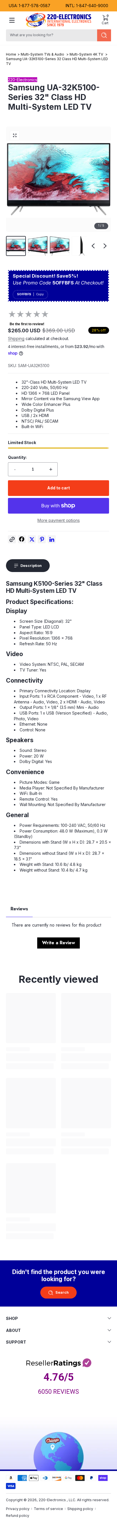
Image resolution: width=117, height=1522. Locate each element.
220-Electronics (52, 1500)
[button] (105, 20)
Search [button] (62, 1292)
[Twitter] (32, 540)
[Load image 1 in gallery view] (16, 246)
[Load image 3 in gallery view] (60, 246)
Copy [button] (40, 294)
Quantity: (17, 457)
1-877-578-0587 (34, 5)
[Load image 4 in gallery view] (81, 246)
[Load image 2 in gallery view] (38, 246)
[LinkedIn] (52, 540)
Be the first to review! (27, 324)
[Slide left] (93, 246)
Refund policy (17, 1515)
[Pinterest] (42, 540)
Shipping (16, 338)
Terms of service (48, 1509)
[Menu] (12, 20)
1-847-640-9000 (92, 5)
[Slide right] (105, 246)
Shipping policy (80, 1509)
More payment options (58, 520)
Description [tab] (31, 565)
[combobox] (50, 35)
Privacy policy (18, 1509)
